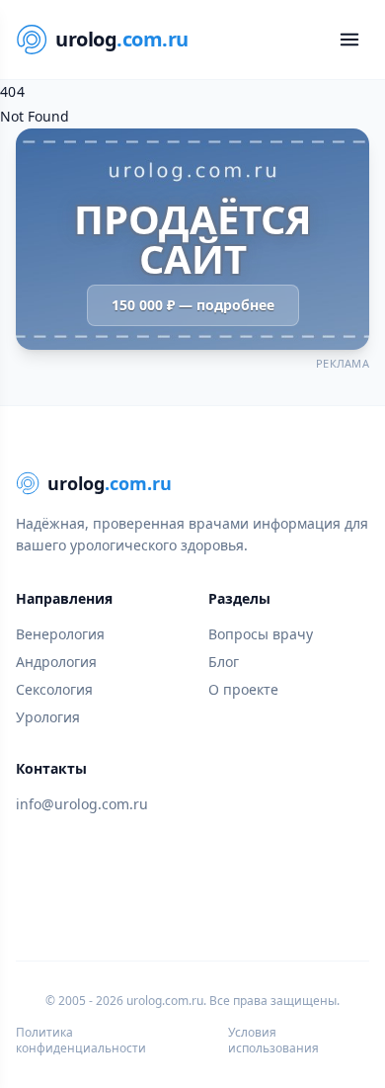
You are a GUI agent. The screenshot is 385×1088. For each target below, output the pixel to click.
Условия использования (273, 1040)
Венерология (60, 634)
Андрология (56, 661)
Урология (48, 717)
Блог (223, 661)
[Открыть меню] (349, 39)
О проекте (243, 689)
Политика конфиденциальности (81, 1040)
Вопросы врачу (260, 634)
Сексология (54, 689)
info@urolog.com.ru (82, 804)
